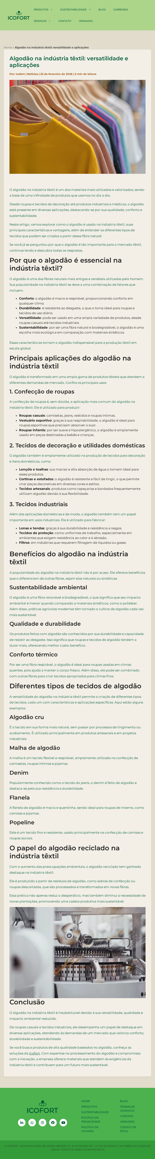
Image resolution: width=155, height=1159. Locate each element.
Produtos (41, 9)
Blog (102, 9)
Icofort (34, 1053)
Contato (64, 20)
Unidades (86, 20)
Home (8, 47)
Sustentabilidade (73, 9)
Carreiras (120, 9)
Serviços (40, 20)
